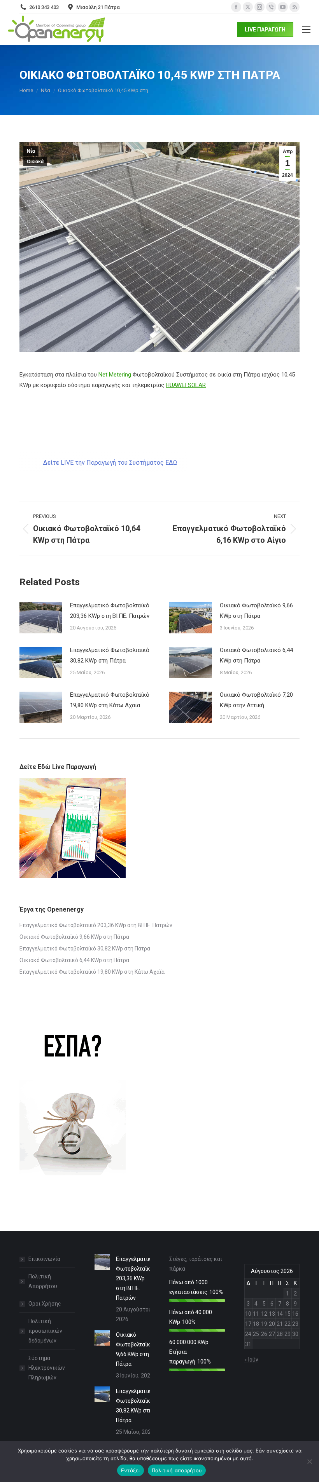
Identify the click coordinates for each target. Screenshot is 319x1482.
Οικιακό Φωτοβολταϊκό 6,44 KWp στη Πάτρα (256, 655)
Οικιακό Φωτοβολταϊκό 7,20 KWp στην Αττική (256, 700)
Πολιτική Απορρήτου (42, 1281)
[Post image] (40, 617)
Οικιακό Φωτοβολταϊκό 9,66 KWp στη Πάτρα (256, 610)
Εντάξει (130, 1470)
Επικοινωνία (44, 1259)
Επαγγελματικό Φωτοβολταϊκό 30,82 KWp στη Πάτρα (109, 655)
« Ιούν (251, 1359)
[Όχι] (309, 1461)
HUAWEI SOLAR (186, 385)
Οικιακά (35, 161)
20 (272, 1324)
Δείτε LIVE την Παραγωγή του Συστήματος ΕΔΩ (110, 462)
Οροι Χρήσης (44, 1304)
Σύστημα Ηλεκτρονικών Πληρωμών (46, 1368)
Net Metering (114, 374)
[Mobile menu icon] (306, 29)
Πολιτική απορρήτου (177, 1470)
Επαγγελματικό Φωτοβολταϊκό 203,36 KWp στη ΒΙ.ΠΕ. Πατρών (109, 610)
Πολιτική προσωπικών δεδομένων (45, 1331)
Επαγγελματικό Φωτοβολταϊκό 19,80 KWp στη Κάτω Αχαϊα (109, 700)
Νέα (31, 151)
